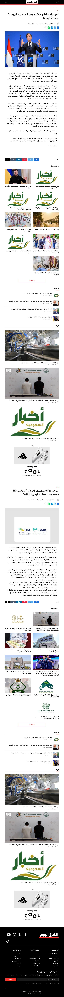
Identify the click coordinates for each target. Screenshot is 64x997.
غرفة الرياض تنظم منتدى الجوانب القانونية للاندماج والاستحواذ (48, 651)
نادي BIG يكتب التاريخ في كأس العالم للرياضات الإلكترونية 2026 (46, 209)
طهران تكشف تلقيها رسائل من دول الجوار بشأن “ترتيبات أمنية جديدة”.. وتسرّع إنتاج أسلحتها (30, 301)
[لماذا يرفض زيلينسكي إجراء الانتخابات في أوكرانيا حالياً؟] (18, 176)
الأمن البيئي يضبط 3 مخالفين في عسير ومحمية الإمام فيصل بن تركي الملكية (46, 717)
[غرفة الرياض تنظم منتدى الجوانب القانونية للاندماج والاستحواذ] (46, 640)
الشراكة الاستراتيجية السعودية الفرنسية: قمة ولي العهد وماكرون (46, 252)
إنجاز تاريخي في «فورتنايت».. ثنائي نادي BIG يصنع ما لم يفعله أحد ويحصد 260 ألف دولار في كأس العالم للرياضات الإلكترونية (47, 673)
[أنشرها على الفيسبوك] (58, 27)
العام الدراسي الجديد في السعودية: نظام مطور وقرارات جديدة (19, 230)
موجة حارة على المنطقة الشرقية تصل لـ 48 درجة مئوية (46, 230)
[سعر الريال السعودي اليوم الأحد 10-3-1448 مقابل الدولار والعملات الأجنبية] (18, 640)
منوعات (57, 11)
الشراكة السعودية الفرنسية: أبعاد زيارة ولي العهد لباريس (18, 252)
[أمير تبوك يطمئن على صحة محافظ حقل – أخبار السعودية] (46, 263)
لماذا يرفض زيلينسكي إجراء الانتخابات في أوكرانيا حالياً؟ (18, 187)
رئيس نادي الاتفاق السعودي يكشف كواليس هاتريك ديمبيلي (47, 187)
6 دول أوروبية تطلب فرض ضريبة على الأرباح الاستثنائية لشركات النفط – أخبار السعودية (31, 309)
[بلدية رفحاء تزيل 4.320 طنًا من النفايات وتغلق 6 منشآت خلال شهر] (46, 685)
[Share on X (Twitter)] (55, 27)
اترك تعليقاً (31, 280)
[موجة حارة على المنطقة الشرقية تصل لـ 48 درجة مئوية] (46, 219)
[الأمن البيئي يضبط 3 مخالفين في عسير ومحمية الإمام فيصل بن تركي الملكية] (46, 707)
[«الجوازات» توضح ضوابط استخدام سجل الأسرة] (18, 685)
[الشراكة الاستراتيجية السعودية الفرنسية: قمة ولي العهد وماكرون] (46, 241)
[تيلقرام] (52, 27)
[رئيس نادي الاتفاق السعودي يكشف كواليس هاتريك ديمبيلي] (46, 176)
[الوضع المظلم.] (9, 2)
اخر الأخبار (57, 487)
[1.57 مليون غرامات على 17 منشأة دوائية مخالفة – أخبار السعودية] (32, 345)
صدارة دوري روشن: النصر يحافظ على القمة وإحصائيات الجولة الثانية (20, 209)
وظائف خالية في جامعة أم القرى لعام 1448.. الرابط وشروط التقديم (18, 672)
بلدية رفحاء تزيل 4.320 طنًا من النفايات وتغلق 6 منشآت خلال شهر (46, 696)
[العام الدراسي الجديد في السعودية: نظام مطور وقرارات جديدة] (18, 219)
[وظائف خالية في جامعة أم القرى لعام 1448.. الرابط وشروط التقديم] (18, 662)
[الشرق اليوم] (32, 2)
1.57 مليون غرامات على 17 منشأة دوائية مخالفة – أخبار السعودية (38, 363)
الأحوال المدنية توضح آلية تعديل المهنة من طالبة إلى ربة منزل (18, 629)
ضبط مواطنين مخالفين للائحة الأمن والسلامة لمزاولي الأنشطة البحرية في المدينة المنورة (32, 401)
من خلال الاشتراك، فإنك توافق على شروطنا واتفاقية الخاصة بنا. (41, 984)
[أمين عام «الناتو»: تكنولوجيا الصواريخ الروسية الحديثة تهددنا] (32, 49)
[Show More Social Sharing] (45, 27)
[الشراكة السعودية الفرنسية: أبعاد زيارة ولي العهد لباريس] (18, 241)
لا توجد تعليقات (30, 24)
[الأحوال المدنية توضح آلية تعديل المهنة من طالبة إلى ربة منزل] (18, 619)
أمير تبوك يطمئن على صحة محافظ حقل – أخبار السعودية (47, 273)
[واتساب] (49, 27)
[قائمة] (58, 2)
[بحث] (6, 2)
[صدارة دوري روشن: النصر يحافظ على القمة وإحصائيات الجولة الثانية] (18, 198)
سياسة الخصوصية (32, 984)
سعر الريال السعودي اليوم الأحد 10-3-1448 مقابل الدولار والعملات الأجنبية (18, 651)
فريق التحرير (50, 24)
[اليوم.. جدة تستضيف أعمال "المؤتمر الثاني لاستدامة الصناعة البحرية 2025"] (32, 526)
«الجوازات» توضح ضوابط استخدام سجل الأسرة (18, 695)
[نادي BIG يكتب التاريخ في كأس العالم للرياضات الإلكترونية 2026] (46, 198)
